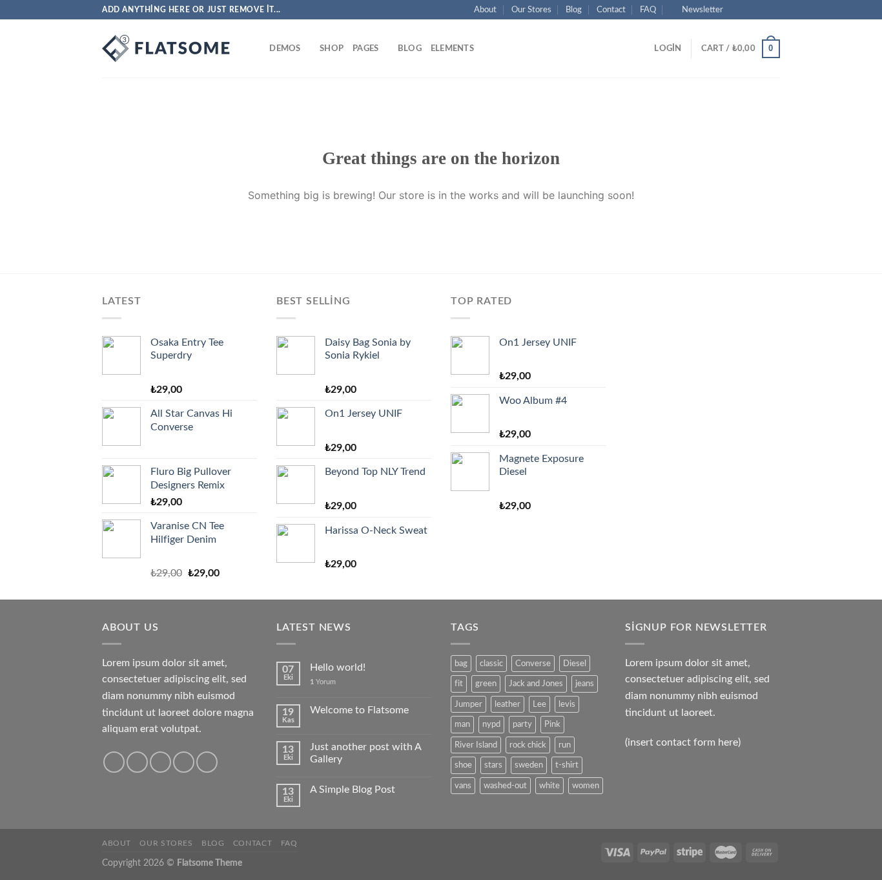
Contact (611, 10)
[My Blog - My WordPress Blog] (166, 48)
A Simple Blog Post (352, 789)
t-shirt (567, 765)
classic (491, 663)
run (565, 745)
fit (459, 683)
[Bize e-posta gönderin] (773, 9)
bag (461, 663)
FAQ (648, 10)
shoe (463, 765)
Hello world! (337, 667)
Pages (365, 48)
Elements (452, 48)
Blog (574, 10)
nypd (491, 724)
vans (463, 786)
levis (567, 704)
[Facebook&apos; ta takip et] (737, 9)
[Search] (255, 48)
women (585, 786)
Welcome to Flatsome (359, 710)
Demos (284, 48)
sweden (529, 765)
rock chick (527, 745)
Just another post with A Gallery (365, 753)
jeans (584, 683)
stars (493, 765)
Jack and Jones (536, 683)
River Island (476, 745)
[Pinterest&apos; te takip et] (207, 762)
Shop (332, 48)
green (486, 683)
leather (507, 704)
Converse (533, 663)
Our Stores (531, 10)
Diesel (574, 663)
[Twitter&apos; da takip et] (761, 9)
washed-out (505, 786)
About (485, 10)
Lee (539, 704)
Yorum (323, 682)
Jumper (468, 704)
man (462, 724)
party (522, 724)
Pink (552, 724)
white (549, 786)
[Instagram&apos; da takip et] (749, 9)
